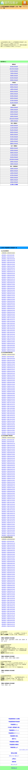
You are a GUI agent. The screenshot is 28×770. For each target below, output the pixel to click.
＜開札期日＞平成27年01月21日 (8, 520)
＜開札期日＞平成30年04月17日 (8, 271)
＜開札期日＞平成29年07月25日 (8, 375)
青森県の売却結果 (14, 179)
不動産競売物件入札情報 (14, 718)
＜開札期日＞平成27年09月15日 (8, 323)
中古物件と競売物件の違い (14, 727)
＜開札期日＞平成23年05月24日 (8, 426)
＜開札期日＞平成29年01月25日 (8, 476)
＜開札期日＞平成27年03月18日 (8, 517)
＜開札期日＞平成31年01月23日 (8, 449)
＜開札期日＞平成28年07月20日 (8, 487)
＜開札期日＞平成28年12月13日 (8, 295)
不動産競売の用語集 (14, 741)
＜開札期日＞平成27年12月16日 (8, 500)
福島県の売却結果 (14, 170)
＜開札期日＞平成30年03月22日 (8, 556)
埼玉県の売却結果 (14, 71)
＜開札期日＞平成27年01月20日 (8, 337)
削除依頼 (14, 761)
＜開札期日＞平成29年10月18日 (8, 559)
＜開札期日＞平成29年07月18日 (8, 284)
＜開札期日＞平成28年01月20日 (8, 498)
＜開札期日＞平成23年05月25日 (8, 345)
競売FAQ (14, 738)
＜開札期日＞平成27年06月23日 (8, 328)
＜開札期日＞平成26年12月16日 (8, 339)
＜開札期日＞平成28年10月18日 (8, 299)
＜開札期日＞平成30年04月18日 (8, 456)
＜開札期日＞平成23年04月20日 (8, 347)
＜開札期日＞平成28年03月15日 (8, 312)
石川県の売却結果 (14, 100)
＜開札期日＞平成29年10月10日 (8, 371)
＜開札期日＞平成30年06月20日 (8, 552)
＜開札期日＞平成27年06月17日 (8, 511)
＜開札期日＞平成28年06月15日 (8, 585)
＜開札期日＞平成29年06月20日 (8, 286)
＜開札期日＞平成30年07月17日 (8, 269)
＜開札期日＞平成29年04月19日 (8, 472)
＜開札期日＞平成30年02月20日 (8, 275)
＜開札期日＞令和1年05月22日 (7, 441)
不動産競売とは (14, 724)
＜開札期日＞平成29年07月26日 (8, 467)
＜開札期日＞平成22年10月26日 (8, 432)
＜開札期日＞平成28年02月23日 (8, 399)
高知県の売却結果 (14, 141)
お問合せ (14, 758)
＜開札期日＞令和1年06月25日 (7, 356)
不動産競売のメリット (14, 730)
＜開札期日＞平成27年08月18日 (8, 325)
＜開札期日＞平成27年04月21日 (8, 332)
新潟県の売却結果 (14, 96)
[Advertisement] (14, 25)
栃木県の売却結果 (14, 77)
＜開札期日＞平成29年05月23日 (8, 288)
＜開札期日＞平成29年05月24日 (8, 471)
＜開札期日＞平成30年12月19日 (8, 450)
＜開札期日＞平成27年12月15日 (8, 317)
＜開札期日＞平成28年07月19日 (8, 304)
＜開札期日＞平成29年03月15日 (8, 570)
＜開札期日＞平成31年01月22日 (8, 264)
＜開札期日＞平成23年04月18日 (8, 530)
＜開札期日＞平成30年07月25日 (8, 454)
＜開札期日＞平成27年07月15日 (8, 603)
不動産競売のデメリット (14, 733)
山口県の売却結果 (14, 127)
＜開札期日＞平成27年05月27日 (8, 513)
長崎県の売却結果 (14, 152)
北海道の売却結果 (14, 182)
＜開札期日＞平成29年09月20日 (8, 463)
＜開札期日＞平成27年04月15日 (8, 515)
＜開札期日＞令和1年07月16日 (8, 252)
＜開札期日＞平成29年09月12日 (8, 373)
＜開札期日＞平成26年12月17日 (8, 522)
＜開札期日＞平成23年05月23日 (8, 528)
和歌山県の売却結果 (14, 118)
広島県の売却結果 (14, 125)
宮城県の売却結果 (14, 168)
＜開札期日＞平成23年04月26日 (8, 428)
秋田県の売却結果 (14, 177)
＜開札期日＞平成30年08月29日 (8, 452)
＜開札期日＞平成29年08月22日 (8, 282)
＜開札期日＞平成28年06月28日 (8, 393)
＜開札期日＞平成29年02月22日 (8, 474)
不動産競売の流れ (14, 736)
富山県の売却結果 (14, 102)
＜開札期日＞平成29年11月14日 (8, 277)
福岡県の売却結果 (14, 148)
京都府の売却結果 (14, 111)
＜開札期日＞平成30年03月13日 (8, 273)
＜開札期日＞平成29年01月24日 (8, 293)
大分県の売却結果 (14, 154)
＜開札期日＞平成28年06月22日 (8, 489)
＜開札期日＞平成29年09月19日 (8, 280)
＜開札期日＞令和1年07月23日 (8, 354)
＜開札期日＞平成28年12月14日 (8, 478)
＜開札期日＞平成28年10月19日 (8, 482)
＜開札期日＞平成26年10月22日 (8, 526)
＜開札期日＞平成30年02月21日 (8, 460)
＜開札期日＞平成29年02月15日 (8, 572)
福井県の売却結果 (14, 98)
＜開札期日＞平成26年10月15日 (8, 618)
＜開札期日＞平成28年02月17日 (8, 496)
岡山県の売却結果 (14, 130)
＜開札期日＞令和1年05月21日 (7, 256)
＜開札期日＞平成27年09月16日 (8, 506)
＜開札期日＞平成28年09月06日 (8, 389)
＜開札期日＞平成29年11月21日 (8, 369)
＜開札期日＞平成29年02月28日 (8, 382)
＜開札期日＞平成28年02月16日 (8, 314)
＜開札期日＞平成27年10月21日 (8, 504)
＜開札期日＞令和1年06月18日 (7, 255)
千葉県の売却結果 (14, 73)
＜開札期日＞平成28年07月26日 (8, 391)
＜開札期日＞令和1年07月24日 (8, 437)
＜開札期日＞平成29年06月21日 (8, 469)
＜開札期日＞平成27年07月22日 (8, 509)
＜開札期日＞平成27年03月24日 (8, 334)
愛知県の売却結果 (14, 84)
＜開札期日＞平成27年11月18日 (8, 502)
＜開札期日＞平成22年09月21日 (8, 535)
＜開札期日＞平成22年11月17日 (8, 349)
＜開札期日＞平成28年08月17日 (8, 485)
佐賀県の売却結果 (14, 150)
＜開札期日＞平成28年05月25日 (8, 491)
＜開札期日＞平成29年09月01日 (8, 465)
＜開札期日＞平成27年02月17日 (8, 336)
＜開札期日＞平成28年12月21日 (8, 576)
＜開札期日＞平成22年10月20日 (8, 350)
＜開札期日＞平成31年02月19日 (8, 262)
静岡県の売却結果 (14, 87)
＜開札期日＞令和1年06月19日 (7, 439)
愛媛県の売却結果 (14, 143)
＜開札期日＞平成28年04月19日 (8, 310)
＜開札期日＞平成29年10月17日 (8, 279)
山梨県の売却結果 (14, 89)
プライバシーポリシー (14, 755)
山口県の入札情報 (14, 184)
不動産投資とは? (14, 747)
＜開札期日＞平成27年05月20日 (8, 607)
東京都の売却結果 (14, 66)
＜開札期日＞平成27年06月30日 (8, 411)
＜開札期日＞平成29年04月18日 (8, 290)
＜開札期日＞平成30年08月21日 (8, 268)
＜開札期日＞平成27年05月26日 (8, 330)
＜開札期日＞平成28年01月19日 (8, 315)
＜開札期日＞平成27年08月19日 (8, 507)
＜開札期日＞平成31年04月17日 (8, 443)
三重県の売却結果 (14, 120)
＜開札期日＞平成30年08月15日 (8, 550)
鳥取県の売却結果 (14, 132)
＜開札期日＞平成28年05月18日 (8, 587)
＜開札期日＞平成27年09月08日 (8, 408)
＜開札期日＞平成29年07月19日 (8, 565)
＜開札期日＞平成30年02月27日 (8, 367)
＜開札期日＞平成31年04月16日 (8, 258)
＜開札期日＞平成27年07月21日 (8, 326)
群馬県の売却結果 (14, 80)
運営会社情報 (14, 753)
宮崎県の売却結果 (14, 161)
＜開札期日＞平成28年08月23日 (8, 302)
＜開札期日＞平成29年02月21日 (8, 291)
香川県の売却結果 (14, 136)
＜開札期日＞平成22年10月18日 (8, 533)
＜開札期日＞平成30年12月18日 (8, 266)
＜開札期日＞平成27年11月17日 (8, 319)
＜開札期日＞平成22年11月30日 (8, 430)
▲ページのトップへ (23, 749)
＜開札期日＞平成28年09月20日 (8, 301)
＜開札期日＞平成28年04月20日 (8, 493)
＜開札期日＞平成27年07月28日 (8, 410)
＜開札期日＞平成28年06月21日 (8, 306)
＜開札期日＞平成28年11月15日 (8, 297)
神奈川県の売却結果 (14, 68)
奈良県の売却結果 (14, 114)
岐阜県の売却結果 (14, 91)
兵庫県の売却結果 (14, 109)
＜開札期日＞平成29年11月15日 (8, 461)
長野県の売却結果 (14, 93)
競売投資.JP (14, 767)
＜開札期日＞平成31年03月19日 (8, 260)
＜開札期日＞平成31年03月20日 (8, 445)
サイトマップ (14, 764)
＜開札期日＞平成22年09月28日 (8, 434)
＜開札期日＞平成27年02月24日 (8, 417)
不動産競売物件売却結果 (14, 721)
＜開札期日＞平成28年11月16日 (8, 480)
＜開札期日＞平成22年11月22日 (8, 531)
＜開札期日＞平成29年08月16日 (8, 563)
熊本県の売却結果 (14, 157)
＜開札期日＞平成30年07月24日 (8, 364)
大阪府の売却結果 (14, 107)
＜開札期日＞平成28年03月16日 (8, 495)
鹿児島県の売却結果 (14, 159)
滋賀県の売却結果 (14, 116)
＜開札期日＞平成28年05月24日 (8, 308)
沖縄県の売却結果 (14, 163)
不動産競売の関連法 (14, 744)
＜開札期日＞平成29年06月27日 (8, 376)
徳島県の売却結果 (14, 139)
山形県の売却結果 (14, 173)
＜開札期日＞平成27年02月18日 (8, 518)
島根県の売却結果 (14, 134)
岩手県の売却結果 (14, 175)
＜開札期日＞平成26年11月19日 (8, 524)
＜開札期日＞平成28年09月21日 (8, 484)
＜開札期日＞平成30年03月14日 (8, 458)
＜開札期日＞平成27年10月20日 (8, 321)
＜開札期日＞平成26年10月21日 (8, 343)
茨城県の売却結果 (14, 75)
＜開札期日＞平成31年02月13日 (8, 447)
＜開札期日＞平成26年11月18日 (8, 341)
